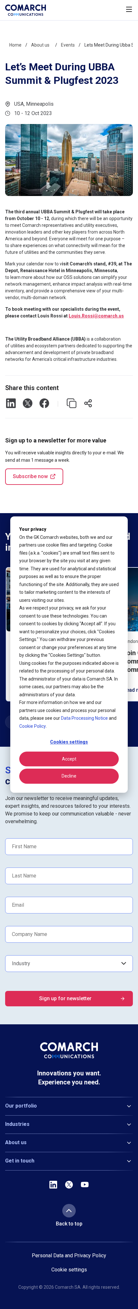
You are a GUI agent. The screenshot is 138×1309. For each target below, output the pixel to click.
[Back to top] (69, 1210)
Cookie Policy (32, 726)
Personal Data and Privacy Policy (69, 1255)
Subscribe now (30, 476)
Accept (69, 758)
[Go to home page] (25, 10)
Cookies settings (69, 741)
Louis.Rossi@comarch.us (96, 315)
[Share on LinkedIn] (11, 403)
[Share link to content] (88, 403)
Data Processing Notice (84, 718)
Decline (69, 776)
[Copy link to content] (71, 403)
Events (68, 45)
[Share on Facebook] (44, 403)
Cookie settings (69, 1270)
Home (15, 45)
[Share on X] (27, 403)
